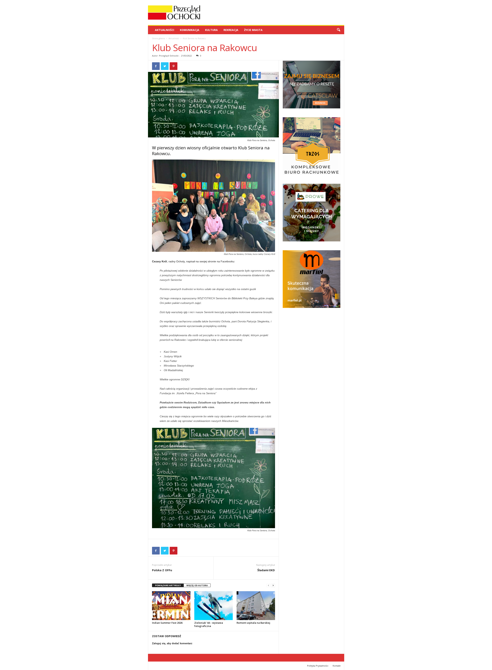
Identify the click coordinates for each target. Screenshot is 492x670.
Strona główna (158, 38)
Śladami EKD (266, 570)
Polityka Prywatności (317, 665)
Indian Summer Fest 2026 (167, 622)
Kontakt (337, 665)
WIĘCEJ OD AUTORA (197, 585)
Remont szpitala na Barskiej (253, 622)
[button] (338, 30)
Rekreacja (231, 30)
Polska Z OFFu (162, 570)
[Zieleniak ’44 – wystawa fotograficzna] (213, 605)
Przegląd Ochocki (169, 55)
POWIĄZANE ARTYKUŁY (168, 585)
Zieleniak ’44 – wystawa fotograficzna (208, 624)
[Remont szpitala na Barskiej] (256, 605)
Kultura (211, 30)
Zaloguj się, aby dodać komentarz (172, 643)
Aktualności (164, 30)
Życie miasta (253, 30)
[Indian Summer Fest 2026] (171, 605)
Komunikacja (189, 30)
